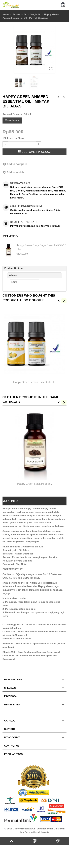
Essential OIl (20, 14)
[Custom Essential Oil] (11, 5)
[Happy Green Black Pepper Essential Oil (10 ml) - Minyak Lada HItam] (34, 445)
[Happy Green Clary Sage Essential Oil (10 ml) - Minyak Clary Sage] (8, 250)
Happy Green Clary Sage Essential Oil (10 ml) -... (41, 247)
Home (6, 14)
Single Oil (35, 14)
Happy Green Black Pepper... (34, 483)
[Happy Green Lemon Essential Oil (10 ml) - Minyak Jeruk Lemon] (34, 343)
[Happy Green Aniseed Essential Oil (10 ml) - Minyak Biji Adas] (34, 49)
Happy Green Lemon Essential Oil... (34, 382)
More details (12, 120)
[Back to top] (11, 841)
